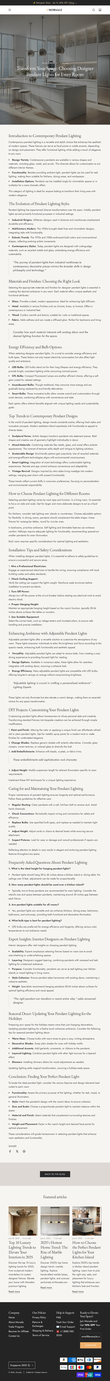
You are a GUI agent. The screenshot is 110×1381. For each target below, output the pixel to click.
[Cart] (100, 10)
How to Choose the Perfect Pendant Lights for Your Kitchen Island (86, 1249)
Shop (71, 2)
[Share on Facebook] (10, 1152)
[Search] (94, 10)
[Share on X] (17, 1152)
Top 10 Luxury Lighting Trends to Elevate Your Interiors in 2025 (22, 1249)
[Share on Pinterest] (24, 1152)
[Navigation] (9, 10)
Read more (14, 1291)
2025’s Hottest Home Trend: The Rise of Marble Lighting (54, 1249)
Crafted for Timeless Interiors (36, 1372)
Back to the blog (55, 1174)
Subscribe (90, 1345)
